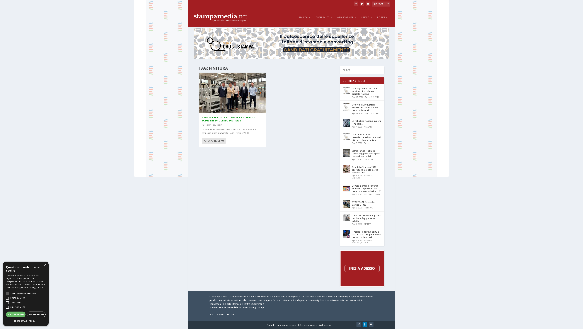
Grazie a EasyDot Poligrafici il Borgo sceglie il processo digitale (228, 119)
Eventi (367, 97)
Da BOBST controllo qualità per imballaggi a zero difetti (366, 218)
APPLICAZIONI (345, 17)
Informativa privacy (286, 325)
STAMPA (376, 194)
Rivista (303, 17)
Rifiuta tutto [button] (36, 314)
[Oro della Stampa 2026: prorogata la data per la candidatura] (346, 169)
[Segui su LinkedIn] (365, 324)
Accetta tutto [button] (16, 314)
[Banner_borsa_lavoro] (362, 286)
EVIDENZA (368, 175)
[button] (26, 321)
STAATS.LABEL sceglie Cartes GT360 (363, 203)
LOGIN (381, 17)
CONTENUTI (322, 17)
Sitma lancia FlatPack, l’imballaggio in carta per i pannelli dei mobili (366, 153)
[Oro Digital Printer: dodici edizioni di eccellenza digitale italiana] (346, 90)
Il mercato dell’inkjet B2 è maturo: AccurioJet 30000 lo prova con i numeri (366, 234)
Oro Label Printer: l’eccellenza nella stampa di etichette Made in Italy (366, 137)
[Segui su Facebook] (358, 324)
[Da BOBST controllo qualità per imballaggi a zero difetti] (346, 217)
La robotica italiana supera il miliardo (366, 122)
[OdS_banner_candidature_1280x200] (291, 57)
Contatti (270, 325)
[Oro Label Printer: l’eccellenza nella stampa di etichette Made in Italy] (346, 136)
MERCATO (375, 97)
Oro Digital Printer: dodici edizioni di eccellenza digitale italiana (365, 91)
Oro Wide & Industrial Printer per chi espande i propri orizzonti (365, 107)
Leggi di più (37, 287)
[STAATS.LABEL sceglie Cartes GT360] (346, 204)
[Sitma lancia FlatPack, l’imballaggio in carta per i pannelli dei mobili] (346, 153)
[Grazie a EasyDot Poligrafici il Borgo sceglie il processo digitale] (232, 93)
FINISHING (217, 125)
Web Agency (325, 325)
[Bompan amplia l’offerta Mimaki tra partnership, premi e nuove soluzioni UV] (346, 188)
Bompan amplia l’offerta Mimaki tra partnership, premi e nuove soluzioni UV (366, 188)
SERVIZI (365, 17)
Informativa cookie (307, 325)
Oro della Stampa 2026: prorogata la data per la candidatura (365, 170)
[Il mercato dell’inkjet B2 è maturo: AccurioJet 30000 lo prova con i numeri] (346, 234)
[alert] (26, 294)
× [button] (45, 265)
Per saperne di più (213, 140)
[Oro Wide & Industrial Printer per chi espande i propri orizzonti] (346, 107)
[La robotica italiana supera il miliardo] (346, 123)
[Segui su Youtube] (371, 324)
